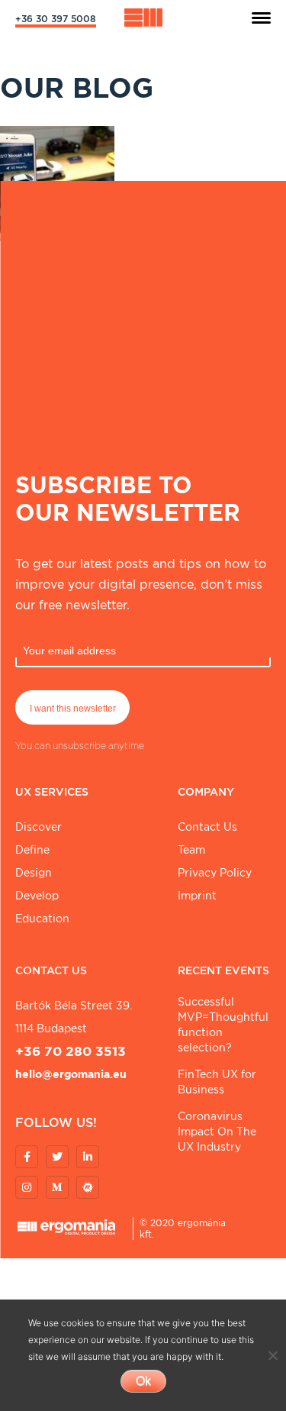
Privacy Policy (215, 873)
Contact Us (207, 827)
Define (32, 850)
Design (33, 873)
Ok (143, 1380)
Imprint (197, 896)
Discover (38, 827)
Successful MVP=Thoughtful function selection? (223, 1025)
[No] (272, 1355)
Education (42, 918)
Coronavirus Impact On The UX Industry (217, 1131)
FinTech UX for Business (217, 1082)
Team (191, 850)
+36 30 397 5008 (55, 18)
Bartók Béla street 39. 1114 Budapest (73, 1017)
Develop (37, 896)
